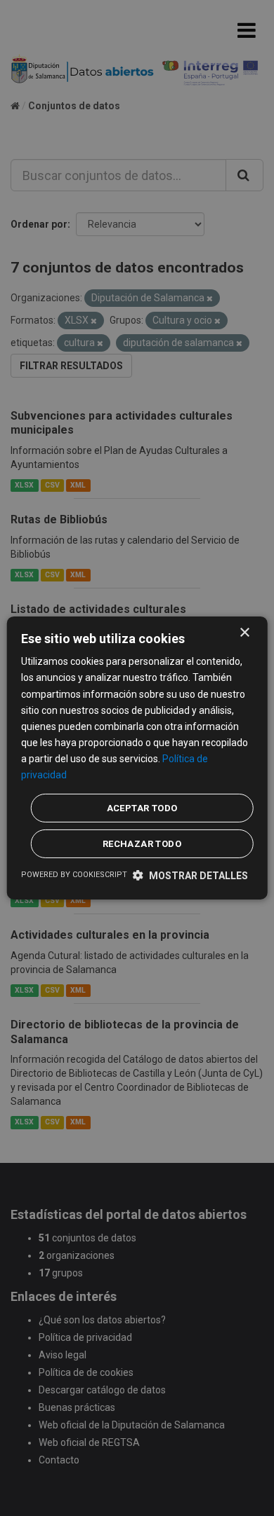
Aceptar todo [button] (142, 808)
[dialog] (137, 758)
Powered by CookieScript (74, 874)
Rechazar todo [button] (142, 844)
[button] (190, 875)
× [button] (244, 633)
